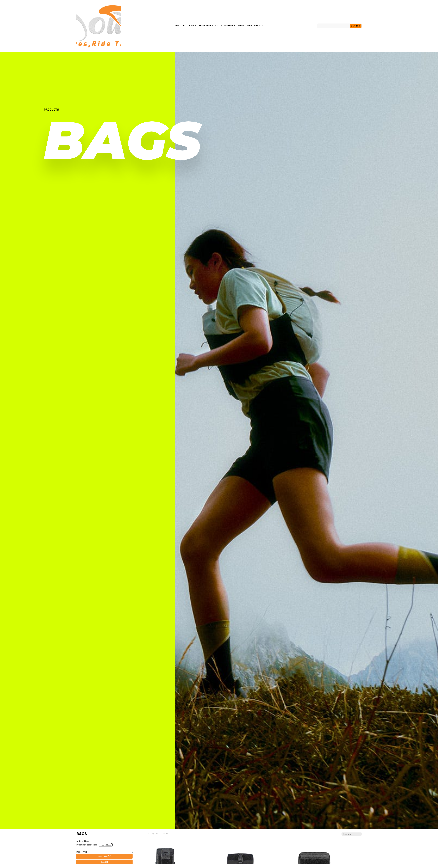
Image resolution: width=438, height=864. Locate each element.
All (185, 25)
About (241, 25)
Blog (249, 25)
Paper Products (207, 25)
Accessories (226, 25)
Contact (258, 25)
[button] (104, 856)
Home (178, 25)
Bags (191, 25)
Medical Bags (106, 845)
